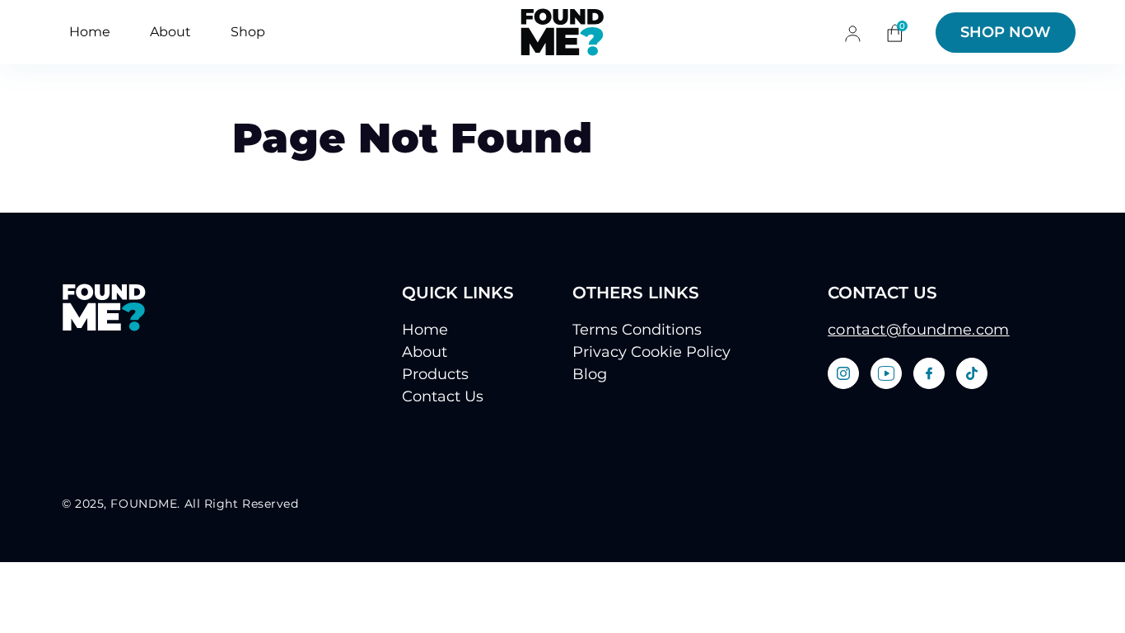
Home (89, 32)
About (170, 32)
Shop (248, 32)
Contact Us (442, 396)
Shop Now (1005, 32)
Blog (589, 374)
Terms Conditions (637, 330)
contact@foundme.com (919, 330)
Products (435, 374)
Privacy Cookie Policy (651, 352)
